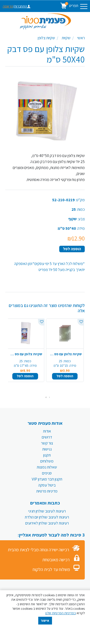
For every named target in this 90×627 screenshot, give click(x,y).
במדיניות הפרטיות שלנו (60, 613)
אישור (45, 620)
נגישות (47, 449)
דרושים (47, 437)
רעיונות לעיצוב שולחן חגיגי (47, 511)
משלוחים (47, 461)
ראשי (81, 37)
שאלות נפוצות (47, 467)
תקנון (47, 455)
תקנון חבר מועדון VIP (47, 479)
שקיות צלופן (46, 37)
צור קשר (47, 443)
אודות (47, 431)
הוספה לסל (72, 249)
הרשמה (8, 6)
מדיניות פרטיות (47, 491)
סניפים (47, 473)
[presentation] (49, 397)
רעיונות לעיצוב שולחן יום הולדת (47, 517)
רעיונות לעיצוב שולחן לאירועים (47, 523)
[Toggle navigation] (84, 6)
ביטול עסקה (47, 485)
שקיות (66, 37)
